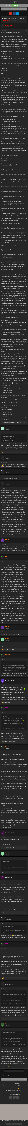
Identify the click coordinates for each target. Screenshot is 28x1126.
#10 (26, 659)
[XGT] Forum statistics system (14, 1090)
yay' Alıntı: (5, 716)
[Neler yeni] (25, 5)
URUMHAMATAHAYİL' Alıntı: (9, 436)
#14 (26, 837)
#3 (26, 462)
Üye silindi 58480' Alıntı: (8, 926)
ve (8, 649)
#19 (26, 988)
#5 (26, 488)
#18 (26, 948)
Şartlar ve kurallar (12, 1085)
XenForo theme (13, 1094)
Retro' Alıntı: (5, 991)
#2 (26, 432)
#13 (26, 751)
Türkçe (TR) (17, 1083)
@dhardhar (3, 687)
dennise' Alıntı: (6, 861)
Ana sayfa (15, 1088)
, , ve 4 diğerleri (14, 422)
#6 (26, 544)
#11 (26, 685)
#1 (26, 30)
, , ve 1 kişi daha (14, 978)
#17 (26, 923)
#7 (26, 561)
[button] (22, 5)
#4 (26, 476)
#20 (26, 1029)
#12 (26, 712)
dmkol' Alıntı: (5, 663)
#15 (26, 858)
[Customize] (20, 5)
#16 (26, 881)
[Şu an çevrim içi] (3, 27)
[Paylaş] (25, 30)
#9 (26, 644)
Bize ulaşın (5, 1085)
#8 (26, 631)
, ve (9, 847)
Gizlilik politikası (21, 1085)
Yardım (10, 1088)
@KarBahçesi (20, 884)
